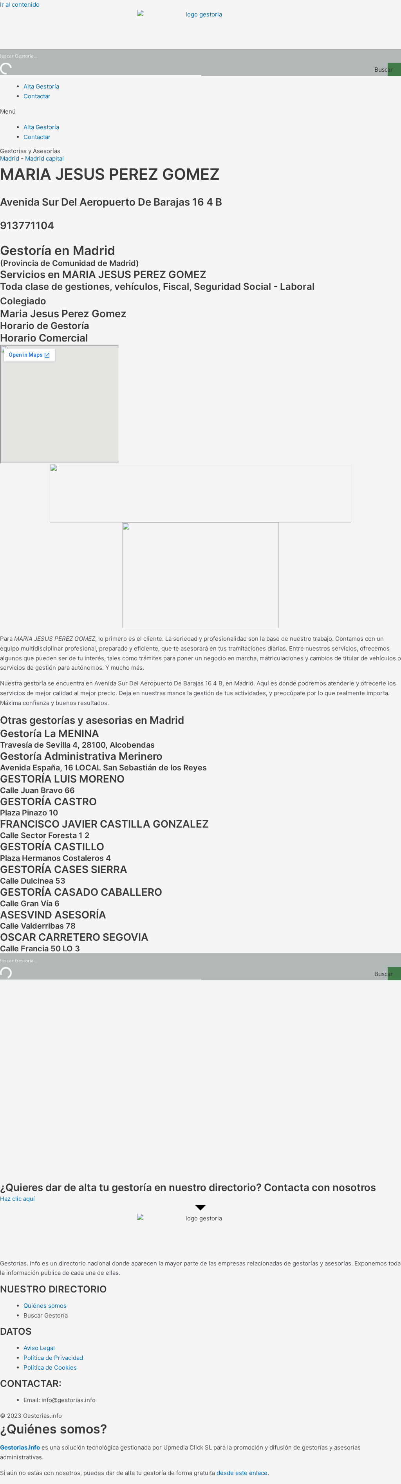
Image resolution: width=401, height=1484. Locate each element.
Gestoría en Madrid (57, 250)
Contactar (37, 96)
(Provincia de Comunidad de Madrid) (69, 263)
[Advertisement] (200, 1080)
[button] (200, 112)
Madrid (9, 158)
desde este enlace (242, 1473)
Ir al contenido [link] (20, 4)
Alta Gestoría (41, 86)
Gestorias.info (20, 1447)
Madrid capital (44, 158)
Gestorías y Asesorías (30, 151)
